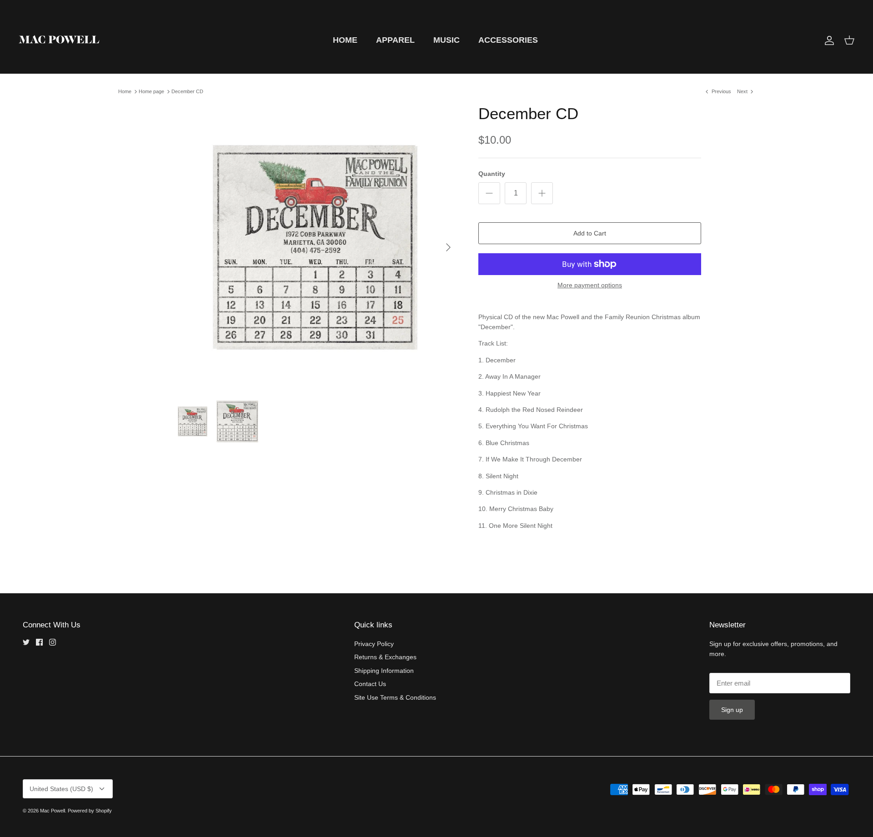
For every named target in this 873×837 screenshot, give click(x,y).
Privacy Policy (374, 643)
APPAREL (395, 40)
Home (124, 91)
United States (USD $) (61, 788)
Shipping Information (384, 670)
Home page (151, 91)
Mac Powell (52, 810)
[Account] (827, 40)
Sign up (732, 709)
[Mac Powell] (59, 40)
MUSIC (446, 40)
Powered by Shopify (90, 810)
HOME (345, 40)
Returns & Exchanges (385, 657)
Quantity (491, 173)
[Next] (448, 247)
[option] (315, 247)
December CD (187, 91)
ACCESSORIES (508, 40)
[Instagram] (52, 642)
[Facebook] (39, 642)
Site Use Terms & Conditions (395, 697)
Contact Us (370, 683)
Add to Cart (589, 233)
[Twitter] (26, 642)
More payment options (589, 285)
